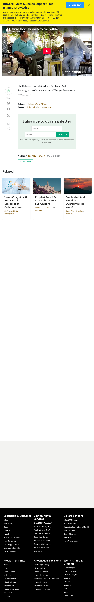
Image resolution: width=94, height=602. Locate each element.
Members (38, 551)
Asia (65, 589)
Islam (6, 520)
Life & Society (39, 568)
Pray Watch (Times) (11, 537)
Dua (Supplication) (11, 544)
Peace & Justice (70, 571)
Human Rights (70, 568)
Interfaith (31, 107)
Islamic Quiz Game (11, 589)
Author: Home (25, 161)
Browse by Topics (41, 582)
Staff (6, 211)
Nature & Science (41, 572)
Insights (7, 575)
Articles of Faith (70, 523)
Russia (40, 107)
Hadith (6, 534)
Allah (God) (8, 523)
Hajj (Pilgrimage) (70, 541)
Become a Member (41, 547)
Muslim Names (10, 578)
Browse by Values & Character (46, 578)
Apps (6, 564)
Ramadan (67, 537)
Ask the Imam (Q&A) (42, 530)
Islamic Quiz (9, 586)
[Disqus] (47, 471)
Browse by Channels (42, 589)
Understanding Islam (12, 548)
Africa (66, 592)
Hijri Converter (10, 541)
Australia (67, 585)
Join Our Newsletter (42, 540)
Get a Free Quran (41, 537)
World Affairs (41, 104)
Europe (67, 582)
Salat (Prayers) (69, 530)
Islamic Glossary (10, 582)
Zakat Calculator (10, 551)
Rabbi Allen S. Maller (44, 208)
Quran (6, 527)
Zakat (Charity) (70, 534)
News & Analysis (70, 575)
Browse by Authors (41, 575)
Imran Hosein (36, 156)
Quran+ (7, 530)
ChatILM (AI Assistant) (43, 523)
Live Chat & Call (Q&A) (43, 533)
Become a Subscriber (42, 544)
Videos (31, 104)
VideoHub (8, 593)
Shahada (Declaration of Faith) (76, 527)
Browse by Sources (41, 586)
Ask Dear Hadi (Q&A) (42, 526)
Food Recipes (9, 572)
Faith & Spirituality (41, 564)
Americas (67, 578)
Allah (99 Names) (70, 520)
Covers (6, 568)
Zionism (47, 107)
